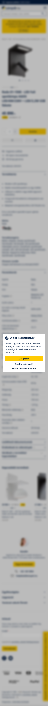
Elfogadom (24, 358)
